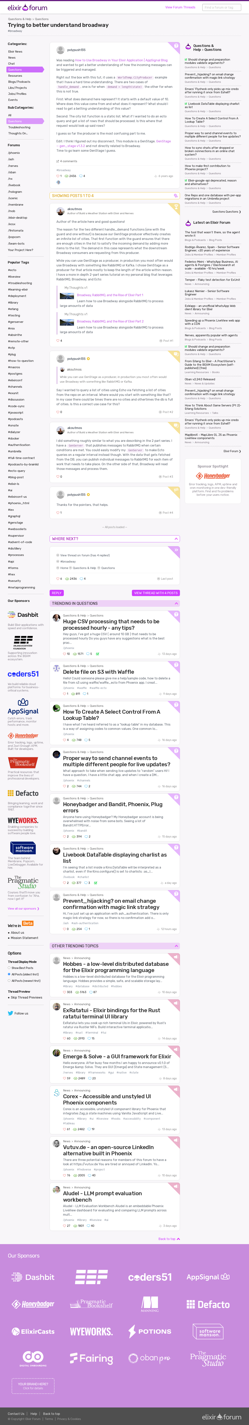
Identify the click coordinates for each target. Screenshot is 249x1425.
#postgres (15, 373)
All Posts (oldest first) (25, 974)
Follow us (21, 1013)
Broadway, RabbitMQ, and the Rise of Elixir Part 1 (110, 295)
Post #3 (168, 476)
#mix (11, 328)
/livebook (69, 877)
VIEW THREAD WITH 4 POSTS (156, 593)
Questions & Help (19, 19)
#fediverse (84, 1169)
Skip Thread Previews (26, 997)
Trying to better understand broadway (58, 25)
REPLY (56, 593)
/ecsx (11, 224)
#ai (106, 1220)
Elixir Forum (220, 222)
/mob (11, 211)
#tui (103, 1032)
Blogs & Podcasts (195, 240)
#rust (79, 1032)
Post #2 (168, 412)
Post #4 (168, 512)
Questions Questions (225, 211)
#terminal (91, 1032)
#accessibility (132, 1118)
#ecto (12, 270)
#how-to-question (21, 361)
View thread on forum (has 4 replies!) (85, 555)
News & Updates (205, 383)
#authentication (19, 445)
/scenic (13, 198)
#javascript (15, 412)
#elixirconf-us (17, 496)
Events (13, 100)
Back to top (167, 1239)
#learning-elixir (18, 289)
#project (99, 1169)
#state (134, 1072)
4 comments (68, 161)
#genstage (15, 522)
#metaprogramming (21, 587)
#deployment (17, 296)
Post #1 (168, 341)
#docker (13, 438)
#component (152, 1118)
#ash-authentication (84, 923)
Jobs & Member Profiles (199, 254)
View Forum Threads (180, 7)
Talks (215, 413)
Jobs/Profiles (17, 94)
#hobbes (116, 986)
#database (82, 986)
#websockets (17, 529)
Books (216, 372)
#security (14, 581)
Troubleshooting (19, 127)
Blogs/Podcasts (19, 82)
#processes (16, 555)
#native (122, 1072)
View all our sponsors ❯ (23, 908)
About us (17, 932)
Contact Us (16, 1414)
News (66, 958)
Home (64, 568)
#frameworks (96, 1072)
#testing (14, 315)
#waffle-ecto (98, 688)
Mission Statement (24, 938)
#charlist (83, 877)
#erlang (13, 309)
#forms (13, 568)
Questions (42, 19)
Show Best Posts (22, 968)
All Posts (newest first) (25, 981)
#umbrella (14, 451)
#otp (11, 348)
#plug (12, 354)
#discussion (16, 399)
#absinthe (15, 335)
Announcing (82, 958)
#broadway (15, 31)
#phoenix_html (18, 503)
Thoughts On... (18, 133)
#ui (91, 1118)
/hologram (15, 192)
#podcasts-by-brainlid (23, 464)
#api (11, 561)
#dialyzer (14, 432)
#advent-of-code (20, 542)
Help (34, 1414)
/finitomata (15, 230)
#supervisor (16, 535)
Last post (167, 578)
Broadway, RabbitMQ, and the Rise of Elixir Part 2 (110, 321)
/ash (66, 923)
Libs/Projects (17, 88)
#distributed (100, 986)
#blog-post (16, 477)
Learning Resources (197, 372)
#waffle (82, 688)
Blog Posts (215, 240)
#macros (14, 367)
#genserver (15, 322)
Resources (15, 76)
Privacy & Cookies (69, 1419)
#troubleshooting (20, 283)
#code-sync (16, 406)
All (9, 115)
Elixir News (15, 51)
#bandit (82, 830)
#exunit (13, 393)
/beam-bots (16, 243)
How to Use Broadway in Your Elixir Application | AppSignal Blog (121, 60)
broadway (69, 561)
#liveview (102, 1118)
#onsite (13, 425)
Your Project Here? (20, 250)
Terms (49, 1419)
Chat (11, 63)
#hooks (115, 1118)
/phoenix (68, 648)
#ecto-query (16, 471)
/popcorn (14, 237)
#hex (11, 574)
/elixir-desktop (17, 217)
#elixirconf (15, 380)
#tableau (69, 1123)
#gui (111, 1072)
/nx (10, 179)
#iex (11, 510)
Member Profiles (226, 254)
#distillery (14, 548)
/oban (12, 172)
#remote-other (18, 341)
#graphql (14, 516)
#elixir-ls (13, 484)
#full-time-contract (21, 458)
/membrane (15, 204)
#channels (83, 780)
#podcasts (15, 419)
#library (68, 986)
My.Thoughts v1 (76, 288)
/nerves (68, 1072)
